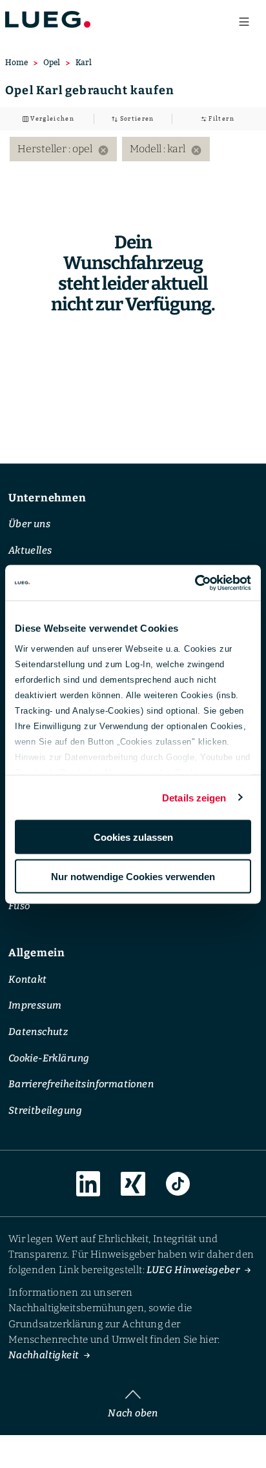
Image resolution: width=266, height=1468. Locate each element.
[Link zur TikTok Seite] (178, 1184)
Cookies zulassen (133, 837)
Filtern (220, 118)
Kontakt (27, 979)
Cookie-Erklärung (48, 1058)
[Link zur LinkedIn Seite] (88, 1184)
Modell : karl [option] (166, 149)
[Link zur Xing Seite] (133, 1184)
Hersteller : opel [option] (63, 149)
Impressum (35, 1005)
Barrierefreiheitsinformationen (81, 1084)
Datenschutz (38, 1032)
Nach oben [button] (133, 1413)
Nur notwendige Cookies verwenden (133, 875)
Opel (51, 62)
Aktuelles (30, 550)
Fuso (19, 906)
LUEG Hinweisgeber (193, 1270)
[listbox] (133, 149)
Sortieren (136, 118)
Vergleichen (51, 118)
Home (16, 62)
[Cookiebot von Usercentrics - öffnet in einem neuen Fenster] (194, 582)
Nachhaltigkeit (43, 1356)
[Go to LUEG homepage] (47, 18)
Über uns (29, 524)
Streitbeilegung (45, 1110)
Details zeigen (194, 797)
